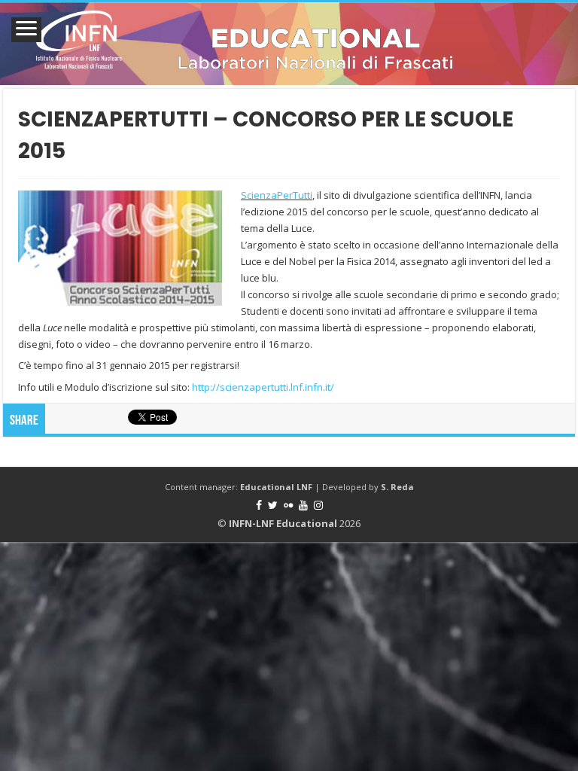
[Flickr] (288, 505)
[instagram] (318, 505)
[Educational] (289, 43)
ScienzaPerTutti (276, 195)
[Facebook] (258, 505)
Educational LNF (276, 486)
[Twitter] (272, 505)
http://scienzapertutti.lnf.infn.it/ (263, 387)
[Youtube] (303, 505)
